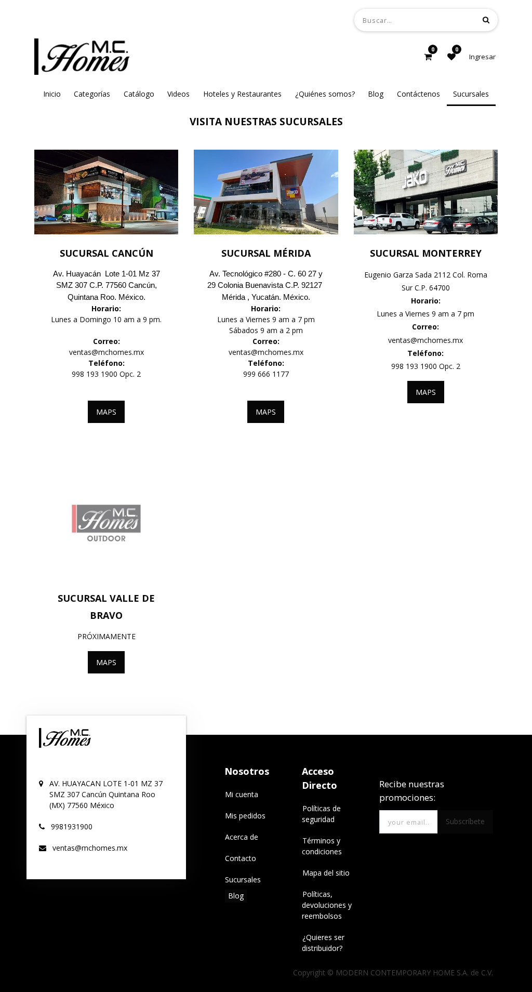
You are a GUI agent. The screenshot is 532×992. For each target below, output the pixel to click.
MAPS (106, 412)
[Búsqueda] (486, 19)
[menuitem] (52, 94)
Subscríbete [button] (465, 821)
